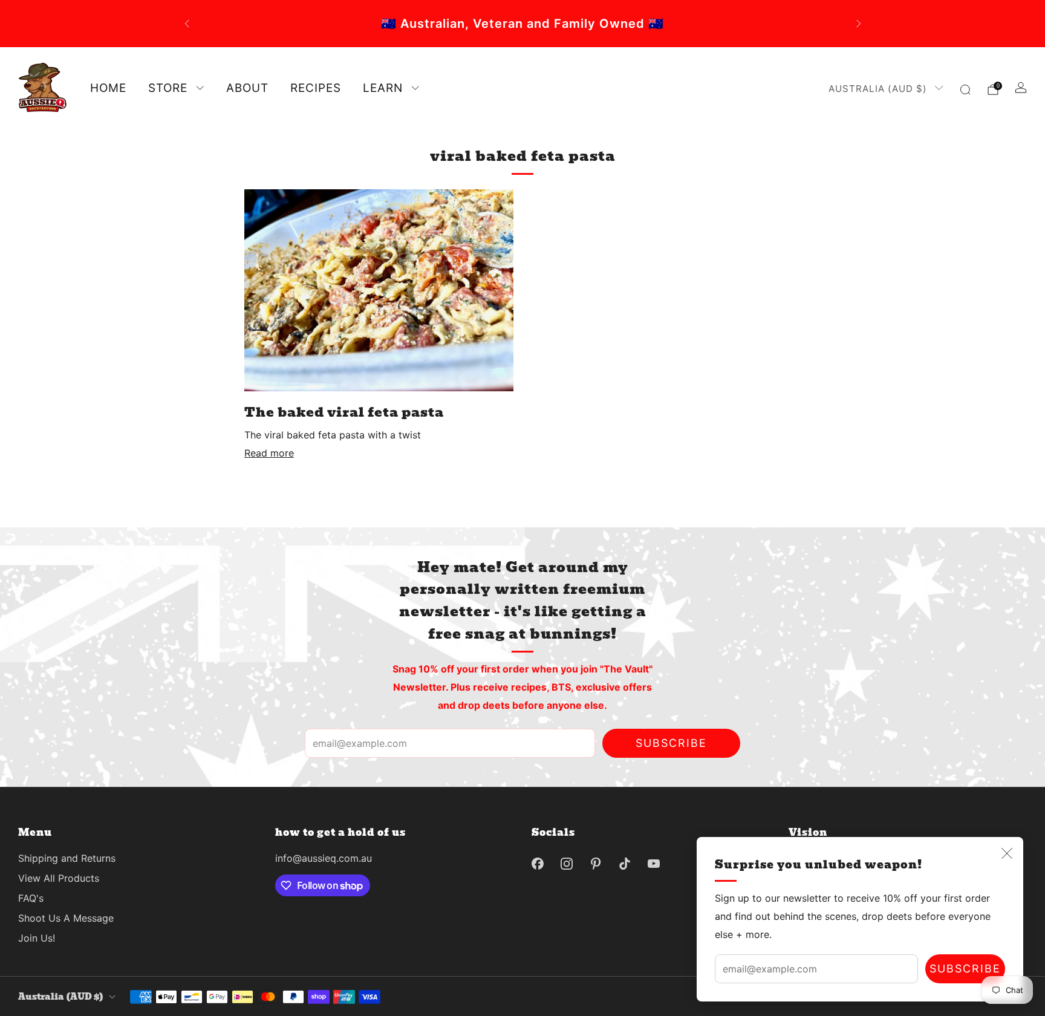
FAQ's (31, 898)
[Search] (965, 89)
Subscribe (965, 968)
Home (108, 88)
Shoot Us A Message (66, 918)
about (247, 88)
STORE (167, 88)
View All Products (58, 878)
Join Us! (36, 938)
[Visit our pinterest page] (595, 863)
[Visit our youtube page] (653, 863)
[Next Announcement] (859, 23)
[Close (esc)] (1007, 853)
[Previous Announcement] (187, 23)
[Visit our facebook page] (537, 863)
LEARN (383, 88)
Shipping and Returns (67, 858)
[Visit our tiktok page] (624, 863)
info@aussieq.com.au (323, 858)
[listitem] (523, 23)
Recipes (315, 88)
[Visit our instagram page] (566, 863)
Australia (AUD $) (878, 88)
